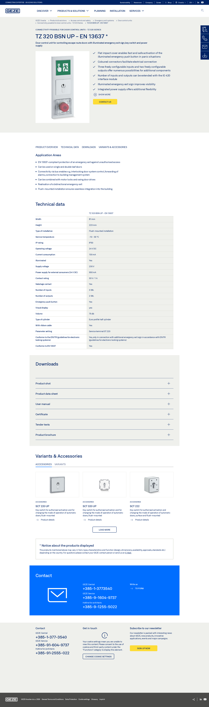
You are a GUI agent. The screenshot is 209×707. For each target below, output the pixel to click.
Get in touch (90, 628)
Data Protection (71, 699)
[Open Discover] (50, 10)
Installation (117, 10)
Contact (40, 628)
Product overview (47, 147)
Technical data (70, 147)
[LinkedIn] (198, 2)
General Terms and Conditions (53, 699)
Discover (42, 10)
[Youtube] (202, 2)
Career (158, 3)
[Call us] (205, 38)
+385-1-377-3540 (51, 637)
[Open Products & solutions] (87, 10)
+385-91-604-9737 (52, 645)
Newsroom (138, 3)
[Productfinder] (205, 29)
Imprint (102, 699)
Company (149, 3)
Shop (169, 3)
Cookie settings (84, 699)
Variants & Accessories (113, 147)
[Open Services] (142, 10)
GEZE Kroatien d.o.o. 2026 (30, 699)
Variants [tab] (60, 464)
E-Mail (128, 553)
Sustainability (125, 3)
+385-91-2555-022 (52, 653)
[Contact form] (205, 47)
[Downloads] (205, 55)
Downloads (89, 147)
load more (104, 530)
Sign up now (143, 648)
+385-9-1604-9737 (99, 597)
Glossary (94, 699)
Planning (100, 10)
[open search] (202, 10)
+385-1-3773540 (97, 588)
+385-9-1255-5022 (100, 606)
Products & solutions (71, 10)
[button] (180, 3)
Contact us (105, 102)
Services (134, 10)
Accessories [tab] (44, 464)
